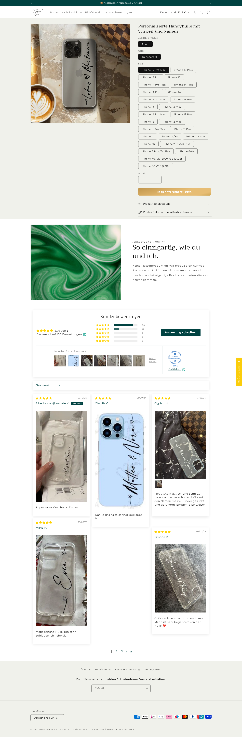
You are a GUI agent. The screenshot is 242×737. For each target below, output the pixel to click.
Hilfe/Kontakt (103, 669)
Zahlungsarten (152, 669)
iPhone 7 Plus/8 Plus (177, 143)
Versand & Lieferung (127, 669)
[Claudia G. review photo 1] (121, 460)
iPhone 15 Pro (151, 77)
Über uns (86, 669)
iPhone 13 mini (172, 106)
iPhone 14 (174, 92)
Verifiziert (174, 369)
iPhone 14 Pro (151, 92)
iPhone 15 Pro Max (153, 69)
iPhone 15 (174, 77)
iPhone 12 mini (172, 121)
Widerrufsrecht (80, 729)
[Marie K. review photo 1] (61, 580)
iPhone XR (148, 143)
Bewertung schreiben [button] (181, 332)
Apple (145, 44)
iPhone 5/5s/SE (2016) (156, 166)
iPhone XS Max (195, 136)
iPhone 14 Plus (183, 84)
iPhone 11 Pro (182, 129)
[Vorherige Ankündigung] (31, 3)
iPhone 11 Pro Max (153, 129)
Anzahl (142, 173)
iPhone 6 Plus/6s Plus (156, 151)
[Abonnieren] (146, 688)
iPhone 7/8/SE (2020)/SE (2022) (162, 158)
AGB (118, 729)
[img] (44, 398)
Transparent (149, 56)
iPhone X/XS (170, 136)
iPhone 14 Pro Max (154, 84)
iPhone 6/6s (186, 151)
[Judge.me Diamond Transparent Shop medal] (175, 357)
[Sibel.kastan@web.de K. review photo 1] (61, 456)
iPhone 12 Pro (183, 114)
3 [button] (122, 651)
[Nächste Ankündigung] (210, 3)
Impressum (129, 729)
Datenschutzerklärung (102, 729)
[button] (71, 12)
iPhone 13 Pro (183, 99)
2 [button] (117, 651)
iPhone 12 (148, 121)
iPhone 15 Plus (183, 69)
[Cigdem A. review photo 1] (180, 445)
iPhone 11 (148, 136)
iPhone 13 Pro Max (153, 99)
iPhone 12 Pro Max (153, 114)
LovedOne (44, 729)
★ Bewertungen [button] (239, 371)
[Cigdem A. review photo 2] (158, 484)
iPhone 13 (148, 106)
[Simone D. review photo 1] (180, 578)
